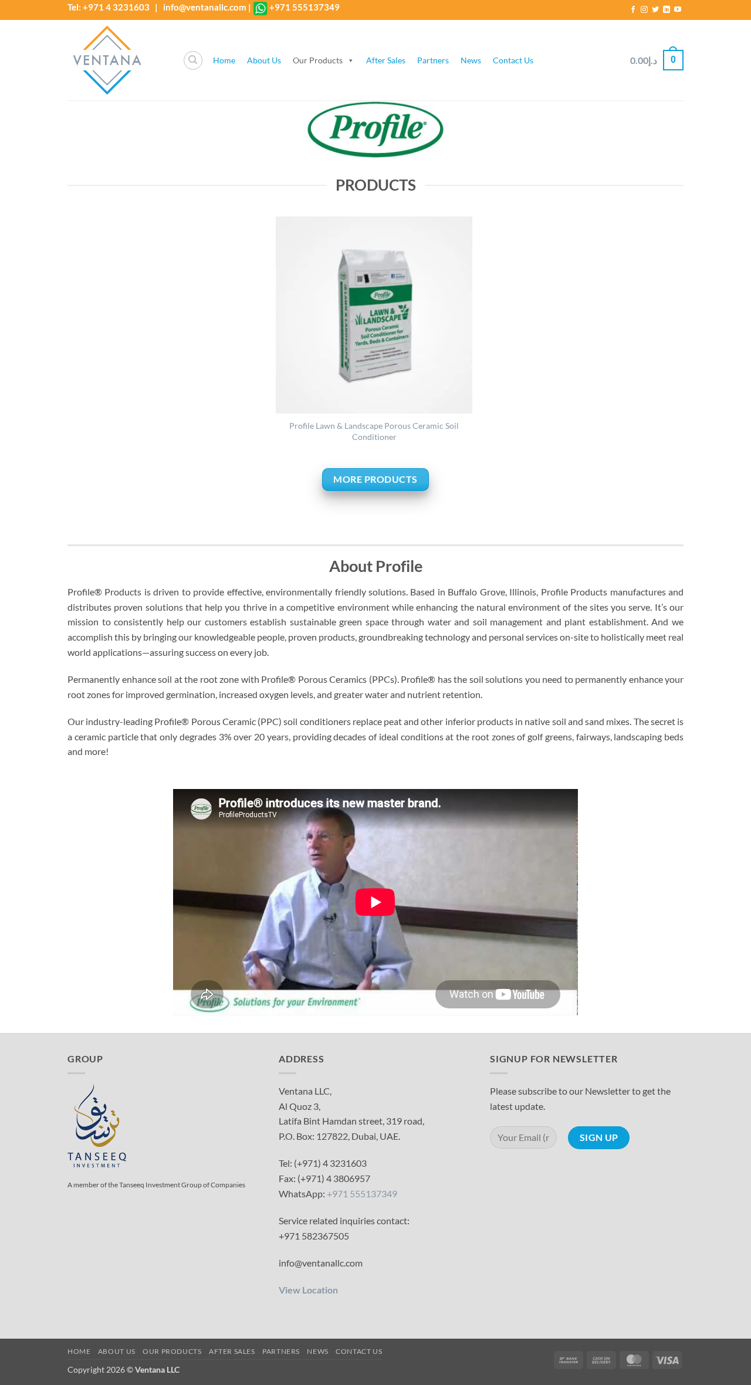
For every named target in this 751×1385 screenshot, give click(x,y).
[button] (657, 60)
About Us (264, 60)
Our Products (318, 60)
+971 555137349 (304, 7)
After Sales (385, 60)
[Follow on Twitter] (655, 10)
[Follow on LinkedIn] (666, 10)
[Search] (193, 60)
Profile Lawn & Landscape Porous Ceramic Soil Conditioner (374, 431)
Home (224, 60)
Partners (433, 60)
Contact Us (513, 60)
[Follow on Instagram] (644, 10)
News (471, 60)
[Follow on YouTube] (677, 10)
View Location (308, 1289)
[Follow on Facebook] (633, 10)
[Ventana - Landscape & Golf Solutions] (116, 60)
